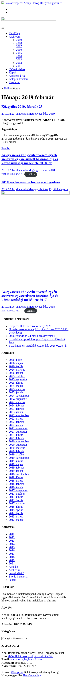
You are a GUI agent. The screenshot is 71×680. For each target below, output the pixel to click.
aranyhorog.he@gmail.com (26, 659)
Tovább (5, 148)
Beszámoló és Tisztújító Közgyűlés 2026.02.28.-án (38, 345)
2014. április (16, 513)
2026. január (16, 372)
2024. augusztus (18, 398)
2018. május (16, 480)
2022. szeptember (19, 415)
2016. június (16, 506)
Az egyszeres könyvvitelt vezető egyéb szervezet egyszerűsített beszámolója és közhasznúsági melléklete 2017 (29, 296)
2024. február (16, 405)
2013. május (16, 516)
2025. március (17, 389)
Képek (12, 72)
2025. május (16, 385)
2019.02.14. (8, 170)
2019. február (16, 467)
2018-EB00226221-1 (12, 174)
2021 (12, 563)
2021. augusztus (18, 431)
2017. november (18, 490)
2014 (19, 56)
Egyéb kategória (58, 189)
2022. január (16, 425)
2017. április (16, 500)
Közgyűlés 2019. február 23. (22, 106)
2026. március (17, 369)
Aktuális (13, 566)
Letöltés (31, 174)
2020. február (16, 451)
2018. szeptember (19, 474)
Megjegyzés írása (38, 113)
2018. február (16, 483)
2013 (19, 59)
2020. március (17, 447)
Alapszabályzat (17, 75)
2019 (19, 39)
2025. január (16, 392)
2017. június (16, 496)
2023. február (16, 408)
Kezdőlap (14, 33)
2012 (19, 62)
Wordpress (17, 672)
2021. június (16, 434)
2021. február (16, 438)
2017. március (17, 503)
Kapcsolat (14, 82)
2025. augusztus (18, 379)
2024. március (17, 402)
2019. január (16, 470)
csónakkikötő (16, 573)
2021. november (18, 428)
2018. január (16, 487)
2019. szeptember (19, 457)
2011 (19, 65)
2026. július (15, 359)
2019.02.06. (8, 306)
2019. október (17, 454)
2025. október (17, 376)
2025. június (16, 382)
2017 (19, 46)
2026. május (16, 363)
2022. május (16, 418)
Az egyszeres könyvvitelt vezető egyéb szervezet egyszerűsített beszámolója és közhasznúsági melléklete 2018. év (29, 159)
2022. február (16, 421)
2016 (19, 49)
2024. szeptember (19, 395)
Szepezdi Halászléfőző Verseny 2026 (30, 326)
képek (12, 579)
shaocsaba (22, 113)
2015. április (16, 509)
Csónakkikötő (17, 69)
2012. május (16, 519)
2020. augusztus (18, 444)
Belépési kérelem (18, 79)
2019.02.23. (8, 113)
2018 (19, 43)
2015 (19, 52)
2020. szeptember (19, 441)
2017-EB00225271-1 (12, 311)
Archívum (14, 36)
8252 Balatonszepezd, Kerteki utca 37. (30, 656)
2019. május (16, 464)
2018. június (16, 477)
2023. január (16, 412)
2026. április (16, 366)
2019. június (16, 461)
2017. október (17, 493)
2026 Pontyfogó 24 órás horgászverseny (32, 335)
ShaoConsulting (32, 675)
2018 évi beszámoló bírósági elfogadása (30, 182)
